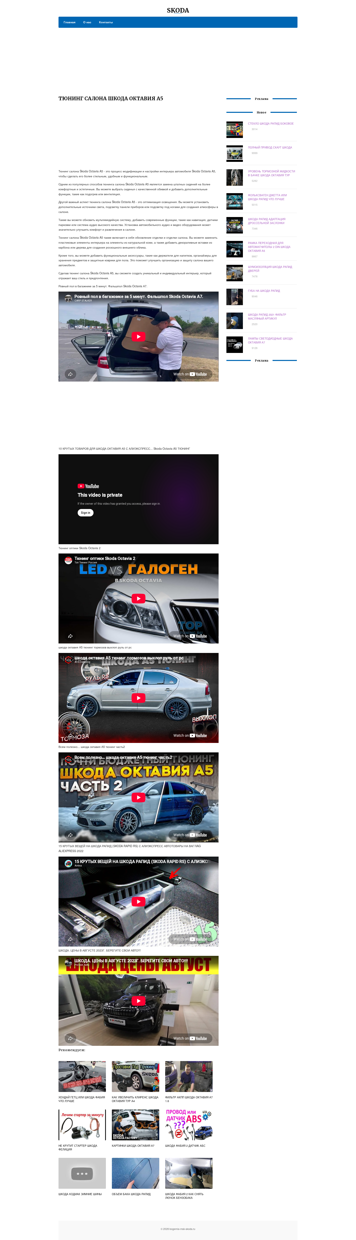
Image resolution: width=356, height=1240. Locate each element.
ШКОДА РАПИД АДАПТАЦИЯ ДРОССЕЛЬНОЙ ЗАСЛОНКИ (266, 221)
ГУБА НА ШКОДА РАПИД (264, 291)
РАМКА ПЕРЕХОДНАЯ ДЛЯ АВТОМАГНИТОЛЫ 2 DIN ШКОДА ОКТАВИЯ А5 (269, 247)
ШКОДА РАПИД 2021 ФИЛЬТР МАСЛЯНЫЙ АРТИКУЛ (267, 316)
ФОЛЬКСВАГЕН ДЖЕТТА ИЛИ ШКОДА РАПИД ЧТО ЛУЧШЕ (267, 197)
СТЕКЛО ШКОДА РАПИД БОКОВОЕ (271, 123)
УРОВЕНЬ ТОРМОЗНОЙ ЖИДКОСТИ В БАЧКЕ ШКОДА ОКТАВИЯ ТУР (271, 173)
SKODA (178, 10)
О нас (87, 22)
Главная (69, 22)
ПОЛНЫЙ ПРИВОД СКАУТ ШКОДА (270, 147)
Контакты (106, 22)
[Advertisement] (178, 59)
